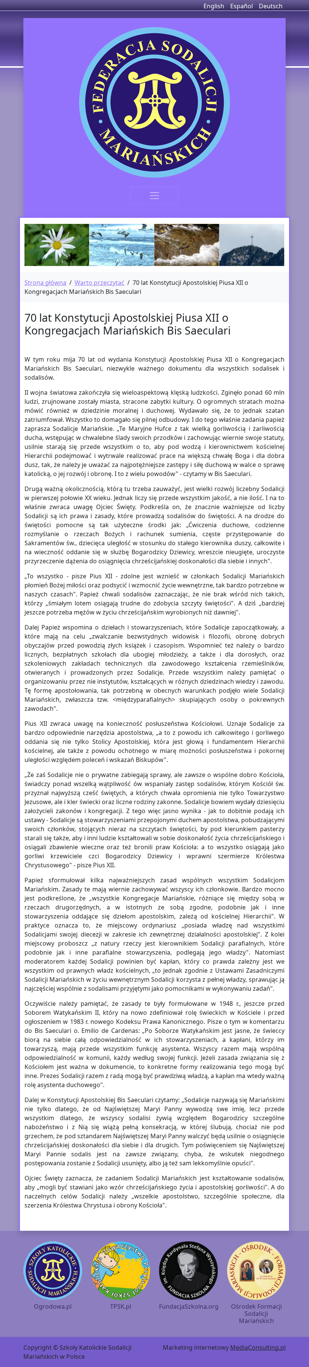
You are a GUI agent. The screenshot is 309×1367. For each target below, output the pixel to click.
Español (241, 6)
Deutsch (271, 6)
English (213, 6)
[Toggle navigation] (154, 196)
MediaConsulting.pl (258, 1347)
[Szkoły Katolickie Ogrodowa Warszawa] (154, 102)
